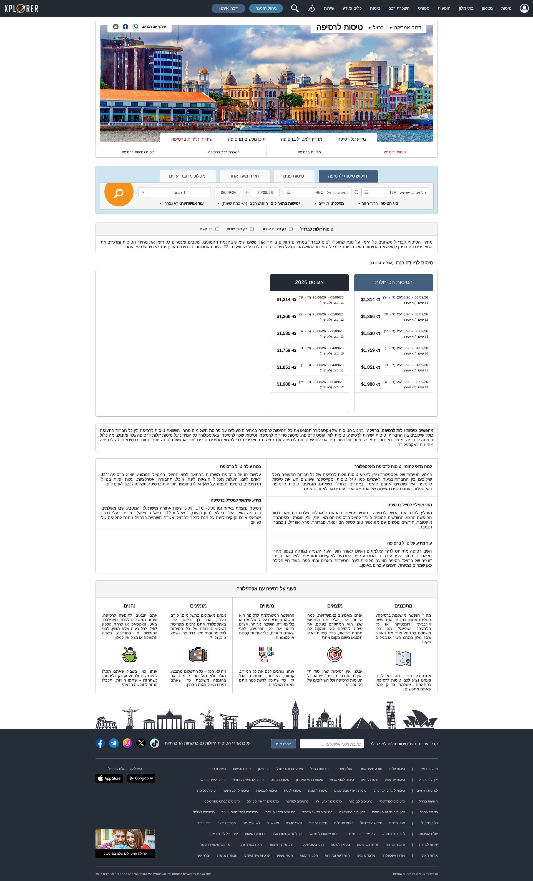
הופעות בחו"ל (319, 769)
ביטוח (375, 8)
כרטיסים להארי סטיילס (263, 801)
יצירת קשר (203, 855)
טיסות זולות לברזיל (316, 229)
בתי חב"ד (203, 823)
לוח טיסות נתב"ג (393, 834)
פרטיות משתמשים (257, 855)
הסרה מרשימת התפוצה (216, 845)
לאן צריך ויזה (251, 823)
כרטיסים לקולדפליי (392, 801)
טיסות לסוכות (206, 791)
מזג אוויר (273, 823)
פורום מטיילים (343, 823)
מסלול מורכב (344, 769)
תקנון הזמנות (309, 855)
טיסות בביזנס (280, 780)
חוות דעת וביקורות (337, 855)
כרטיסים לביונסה (360, 801)
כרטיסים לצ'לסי (204, 812)
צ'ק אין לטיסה (340, 845)
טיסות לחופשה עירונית (248, 780)
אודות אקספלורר (393, 855)
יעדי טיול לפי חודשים (223, 834)
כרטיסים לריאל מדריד (317, 812)
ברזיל (378, 27)
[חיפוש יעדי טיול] (295, 8)
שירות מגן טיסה (368, 845)
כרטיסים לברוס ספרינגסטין (221, 801)
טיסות (506, 8)
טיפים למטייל (318, 823)
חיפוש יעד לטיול (371, 823)
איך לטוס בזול (428, 780)
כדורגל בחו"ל (429, 812)
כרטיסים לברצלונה (352, 812)
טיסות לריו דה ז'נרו (414, 262)
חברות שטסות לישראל (325, 834)
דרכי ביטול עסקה (312, 845)
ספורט (423, 8)
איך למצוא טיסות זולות (287, 834)
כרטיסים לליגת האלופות (388, 812)
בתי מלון (466, 8)
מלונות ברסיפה (309, 152)
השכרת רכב (399, 8)
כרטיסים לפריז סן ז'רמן (280, 812)
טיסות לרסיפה (339, 27)
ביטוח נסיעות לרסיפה (138, 152)
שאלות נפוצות (395, 845)
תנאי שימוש (284, 855)
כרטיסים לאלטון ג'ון (328, 801)
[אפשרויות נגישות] (311, 8)
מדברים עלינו (366, 855)
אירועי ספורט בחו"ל (289, 769)
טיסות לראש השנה (236, 791)
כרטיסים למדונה (297, 801)
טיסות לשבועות (266, 791)
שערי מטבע (294, 823)
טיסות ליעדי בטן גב (212, 780)
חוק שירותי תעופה (281, 845)
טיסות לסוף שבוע (342, 780)
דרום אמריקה (407, 27)
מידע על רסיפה (352, 139)
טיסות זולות (398, 743)
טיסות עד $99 (395, 780)
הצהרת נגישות (227, 855)
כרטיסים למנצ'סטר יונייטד (240, 812)
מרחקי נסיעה (226, 823)
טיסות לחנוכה (317, 791)
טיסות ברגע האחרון (309, 780)
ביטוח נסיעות (242, 769)
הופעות (444, 8)
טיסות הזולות (216, 743)
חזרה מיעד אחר (371, 769)
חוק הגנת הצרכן (251, 845)
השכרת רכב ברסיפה (224, 152)
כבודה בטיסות (255, 834)
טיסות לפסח (292, 791)
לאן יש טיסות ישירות (361, 834)
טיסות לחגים (369, 780)
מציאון (487, 8)
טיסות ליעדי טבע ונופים (350, 791)
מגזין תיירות (397, 823)
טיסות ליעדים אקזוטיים (389, 791)
